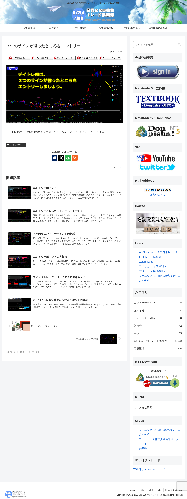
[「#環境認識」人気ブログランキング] (19, 57)
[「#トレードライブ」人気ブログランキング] (110, 57)
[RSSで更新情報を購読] (75, 158)
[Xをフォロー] (61, 158)
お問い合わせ (158, 194)
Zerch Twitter (146, 261)
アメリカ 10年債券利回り (154, 266)
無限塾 (143, 448)
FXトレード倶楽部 (150, 257)
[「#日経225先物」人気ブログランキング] (42, 57)
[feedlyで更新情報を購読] (68, 158)
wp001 (151, 490)
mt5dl (159, 490)
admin (132, 490)
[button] (179, 44)
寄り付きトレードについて (149, 469)
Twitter (141, 490)
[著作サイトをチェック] (54, 158)
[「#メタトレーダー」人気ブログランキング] (65, 57)
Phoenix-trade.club (173, 490)
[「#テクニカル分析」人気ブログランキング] (87, 57)
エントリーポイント (17, 145)
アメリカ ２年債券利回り (154, 271)
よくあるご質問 (143, 407)
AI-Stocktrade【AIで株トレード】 (159, 252)
